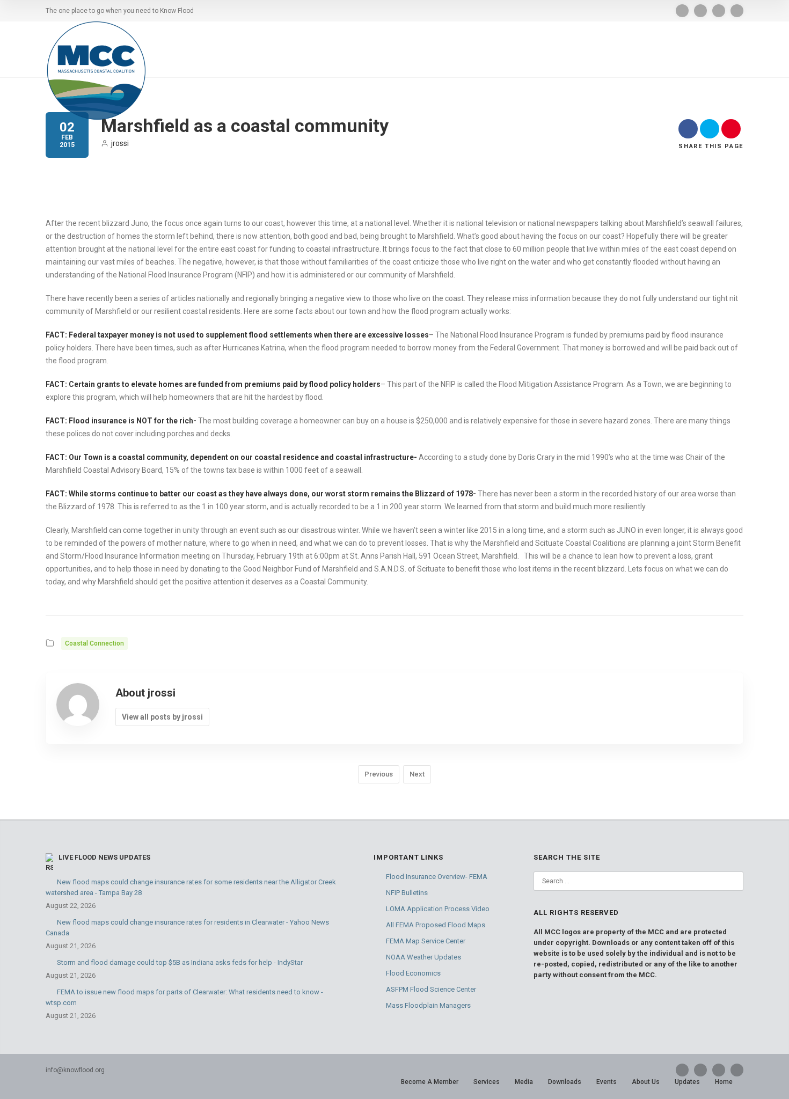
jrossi (120, 143)
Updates (687, 1082)
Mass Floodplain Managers (428, 1005)
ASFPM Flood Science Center (431, 989)
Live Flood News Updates (104, 857)
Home (724, 1082)
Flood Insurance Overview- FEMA (436, 877)
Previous (378, 774)
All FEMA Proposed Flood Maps (435, 925)
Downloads (564, 1082)
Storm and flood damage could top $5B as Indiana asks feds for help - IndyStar (180, 962)
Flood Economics (413, 973)
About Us (646, 1082)
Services (486, 1082)
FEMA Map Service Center (425, 941)
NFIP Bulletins (407, 893)
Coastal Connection (94, 643)
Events (606, 1082)
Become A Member (429, 1082)
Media (524, 1082)
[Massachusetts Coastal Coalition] (96, 70)
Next (417, 774)
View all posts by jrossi (162, 717)
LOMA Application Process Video (438, 909)
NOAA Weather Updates (423, 957)
